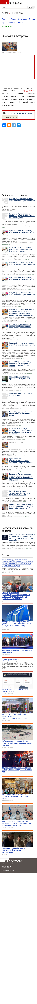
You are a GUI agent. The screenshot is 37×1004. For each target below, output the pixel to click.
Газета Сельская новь (22, 113)
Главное (5, 19)
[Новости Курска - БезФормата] (11, 2)
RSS (13, 870)
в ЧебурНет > (7, 26)
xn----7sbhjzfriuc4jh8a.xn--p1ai (13, 52)
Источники (22, 19)
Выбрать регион (6, 867)
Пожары (20, 23)
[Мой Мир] (19, 125)
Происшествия (8, 23)
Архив (13, 19)
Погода (32, 19)
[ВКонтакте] (4, 125)
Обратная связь (6, 866)
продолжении (29, 91)
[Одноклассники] (9, 125)
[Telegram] (14, 125)
